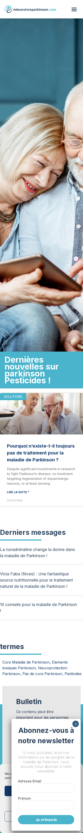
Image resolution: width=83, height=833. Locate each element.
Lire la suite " (18, 492)
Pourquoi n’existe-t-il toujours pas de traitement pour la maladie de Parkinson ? (41, 453)
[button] (74, 9)
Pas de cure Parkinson (42, 673)
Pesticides (73, 673)
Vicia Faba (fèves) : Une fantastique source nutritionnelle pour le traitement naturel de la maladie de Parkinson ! (36, 580)
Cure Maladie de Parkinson (26, 662)
